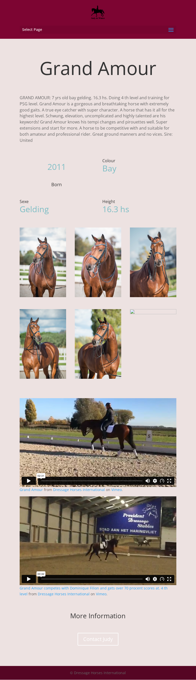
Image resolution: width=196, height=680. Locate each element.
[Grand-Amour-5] (153, 378)
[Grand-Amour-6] (43, 297)
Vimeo (116, 489)
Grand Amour (31, 489)
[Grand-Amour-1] (98, 297)
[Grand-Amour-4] (98, 378)
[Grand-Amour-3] (43, 378)
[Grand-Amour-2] (153, 297)
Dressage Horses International (79, 489)
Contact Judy (98, 639)
